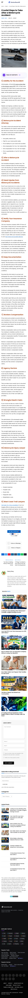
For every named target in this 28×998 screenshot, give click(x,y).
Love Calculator (4, 953)
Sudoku (10, 964)
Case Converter (21, 952)
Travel (16, 938)
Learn (4, 935)
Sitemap (8, 993)
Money (14, 18)
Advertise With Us (18, 983)
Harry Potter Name (14, 956)
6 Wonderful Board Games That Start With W (17, 864)
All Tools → (20, 958)
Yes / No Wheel (4, 966)
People (10, 935)
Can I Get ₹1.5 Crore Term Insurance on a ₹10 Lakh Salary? (13, 632)
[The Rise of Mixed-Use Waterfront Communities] (14, 683)
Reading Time (13, 953)
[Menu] (2, 2)
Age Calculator (4, 952)
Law (4, 943)
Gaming (22, 938)
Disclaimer (9, 985)
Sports (9, 943)
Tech (4, 933)
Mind (22, 941)
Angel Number (4, 956)
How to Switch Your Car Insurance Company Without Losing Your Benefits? (13, 652)
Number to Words (15, 955)
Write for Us (14, 989)
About (5, 983)
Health (6, 6)
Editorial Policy (19, 987)
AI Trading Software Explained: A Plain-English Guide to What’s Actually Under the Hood (13, 714)
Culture (23, 935)
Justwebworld (15, 992)
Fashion (5, 941)
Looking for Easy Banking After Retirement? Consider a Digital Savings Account (13, 611)
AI (22, 943)
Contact (10, 983)
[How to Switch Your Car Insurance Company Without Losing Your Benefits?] (14, 643)
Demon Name (4, 958)
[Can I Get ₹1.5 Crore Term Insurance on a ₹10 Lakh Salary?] (14, 622)
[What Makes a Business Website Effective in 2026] (5, 840)
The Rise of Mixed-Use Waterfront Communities (10, 693)
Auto (11, 941)
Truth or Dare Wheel (18, 964)
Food (16, 941)
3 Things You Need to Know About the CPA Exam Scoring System (20, 563)
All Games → (13, 966)
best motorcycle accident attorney (14, 236)
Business (11, 933)
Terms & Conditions (8, 987)
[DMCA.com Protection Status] (14, 897)
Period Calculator (5, 955)
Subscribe (5, 784)
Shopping (17, 943)
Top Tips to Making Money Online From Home (8, 563)
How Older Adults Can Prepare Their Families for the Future (13, 672)
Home (2, 6)
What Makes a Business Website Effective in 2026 (16, 839)
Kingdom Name (12, 958)
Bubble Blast (4, 964)
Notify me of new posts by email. (12, 757)
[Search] (26, 2)
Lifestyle (17, 935)
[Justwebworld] (14, 2)
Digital (17, 933)
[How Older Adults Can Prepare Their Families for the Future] (14, 663)
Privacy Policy (17, 985)
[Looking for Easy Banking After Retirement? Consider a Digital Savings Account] (14, 602)
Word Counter (13, 952)
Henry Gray (4, 18)
